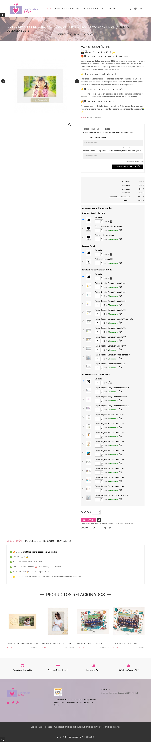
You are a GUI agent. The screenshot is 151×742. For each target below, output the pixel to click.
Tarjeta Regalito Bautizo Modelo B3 (109, 432)
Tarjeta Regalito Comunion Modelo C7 (110, 337)
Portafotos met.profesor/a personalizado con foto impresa (127, 643)
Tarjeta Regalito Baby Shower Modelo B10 (112, 388)
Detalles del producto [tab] (39, 541)
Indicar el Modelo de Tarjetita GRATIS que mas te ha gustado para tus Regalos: (112, 151)
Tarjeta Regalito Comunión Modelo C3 (110, 301)
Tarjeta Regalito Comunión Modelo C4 (110, 310)
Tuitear (105, 528)
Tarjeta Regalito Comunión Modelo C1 (110, 283)
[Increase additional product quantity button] (102, 220)
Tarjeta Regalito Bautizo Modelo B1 (109, 415)
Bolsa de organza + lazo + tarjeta (108, 226)
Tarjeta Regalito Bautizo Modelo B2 (109, 424)
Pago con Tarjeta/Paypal (58, 670)
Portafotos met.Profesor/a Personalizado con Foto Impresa (92, 643)
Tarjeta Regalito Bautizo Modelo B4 (109, 441)
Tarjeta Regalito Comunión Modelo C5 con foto (114, 319)
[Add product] (99, 520)
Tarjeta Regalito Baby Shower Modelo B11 (112, 397)
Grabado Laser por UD (104, 259)
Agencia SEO (88, 737)
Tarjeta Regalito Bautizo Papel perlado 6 (111, 495)
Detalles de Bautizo (74, 702)
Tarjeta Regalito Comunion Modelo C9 (110, 346)
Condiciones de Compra (41, 727)
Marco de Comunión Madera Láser (22, 643)
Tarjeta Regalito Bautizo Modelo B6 (109, 459)
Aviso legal (59, 727)
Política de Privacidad (75, 727)
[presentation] (3, 81)
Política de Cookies (95, 727)
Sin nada (98, 217)
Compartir (101, 528)
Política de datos (112, 727)
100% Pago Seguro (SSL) (128, 670)
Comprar (89, 520)
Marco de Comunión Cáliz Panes (56, 643)
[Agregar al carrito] (111, 221)
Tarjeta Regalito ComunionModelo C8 (110, 364)
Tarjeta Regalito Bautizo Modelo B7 (109, 468)
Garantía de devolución (22, 670)
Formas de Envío (93, 670)
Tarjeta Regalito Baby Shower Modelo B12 (112, 406)
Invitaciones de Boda (79, 699)
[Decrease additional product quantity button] (102, 222)
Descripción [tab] (14, 541)
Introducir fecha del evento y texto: (95, 137)
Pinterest (110, 528)
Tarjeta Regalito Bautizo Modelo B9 (109, 486)
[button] (141, 9)
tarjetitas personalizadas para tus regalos (40, 552)
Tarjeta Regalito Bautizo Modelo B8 (109, 477)
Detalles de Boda (62, 699)
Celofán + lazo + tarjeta (104, 235)
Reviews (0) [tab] (64, 541)
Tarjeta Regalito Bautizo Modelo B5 (109, 450)
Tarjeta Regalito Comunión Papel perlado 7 (112, 355)
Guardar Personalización (127, 167)
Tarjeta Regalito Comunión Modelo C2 (110, 292)
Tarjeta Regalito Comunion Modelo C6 (110, 328)
